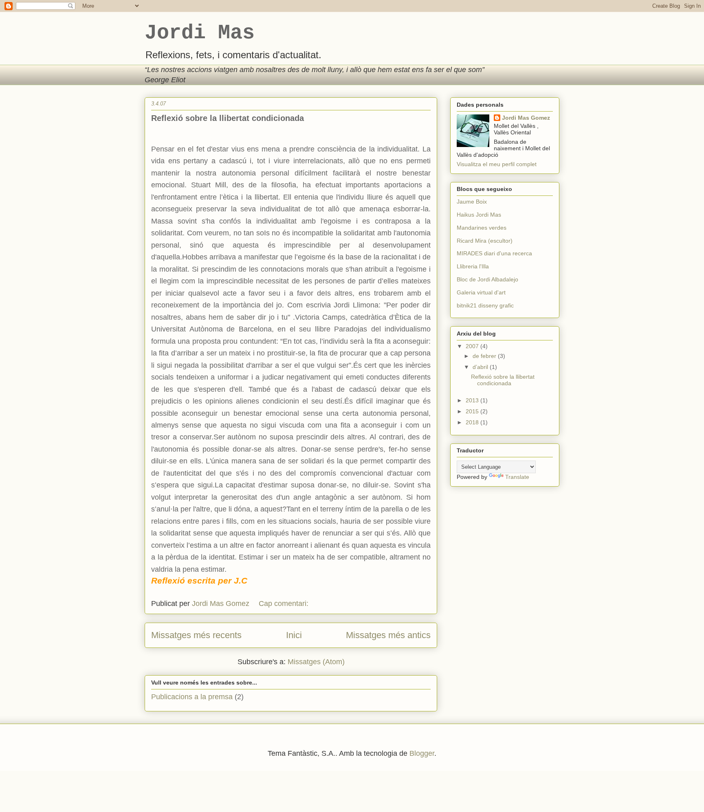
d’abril (481, 367)
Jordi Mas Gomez (526, 117)
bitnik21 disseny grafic (485, 305)
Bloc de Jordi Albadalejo (487, 279)
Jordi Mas (200, 32)
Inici (294, 635)
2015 (473, 411)
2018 (473, 422)
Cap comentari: (284, 603)
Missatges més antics (388, 635)
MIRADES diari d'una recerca (494, 253)
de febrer (485, 356)
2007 (473, 346)
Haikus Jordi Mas (479, 214)
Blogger (421, 753)
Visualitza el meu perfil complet (497, 164)
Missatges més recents (196, 635)
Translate (517, 477)
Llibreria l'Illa (473, 266)
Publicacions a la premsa (192, 697)
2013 (473, 400)
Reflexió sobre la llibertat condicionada (227, 118)
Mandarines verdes (481, 227)
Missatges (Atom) (316, 662)
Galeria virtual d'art (481, 292)
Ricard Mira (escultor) (485, 240)
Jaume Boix (472, 201)
